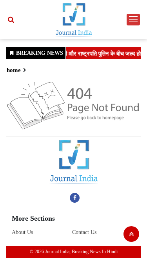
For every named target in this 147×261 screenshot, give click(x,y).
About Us (22, 232)
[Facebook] (75, 197)
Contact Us (84, 232)
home (14, 70)
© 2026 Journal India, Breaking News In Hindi (74, 251)
